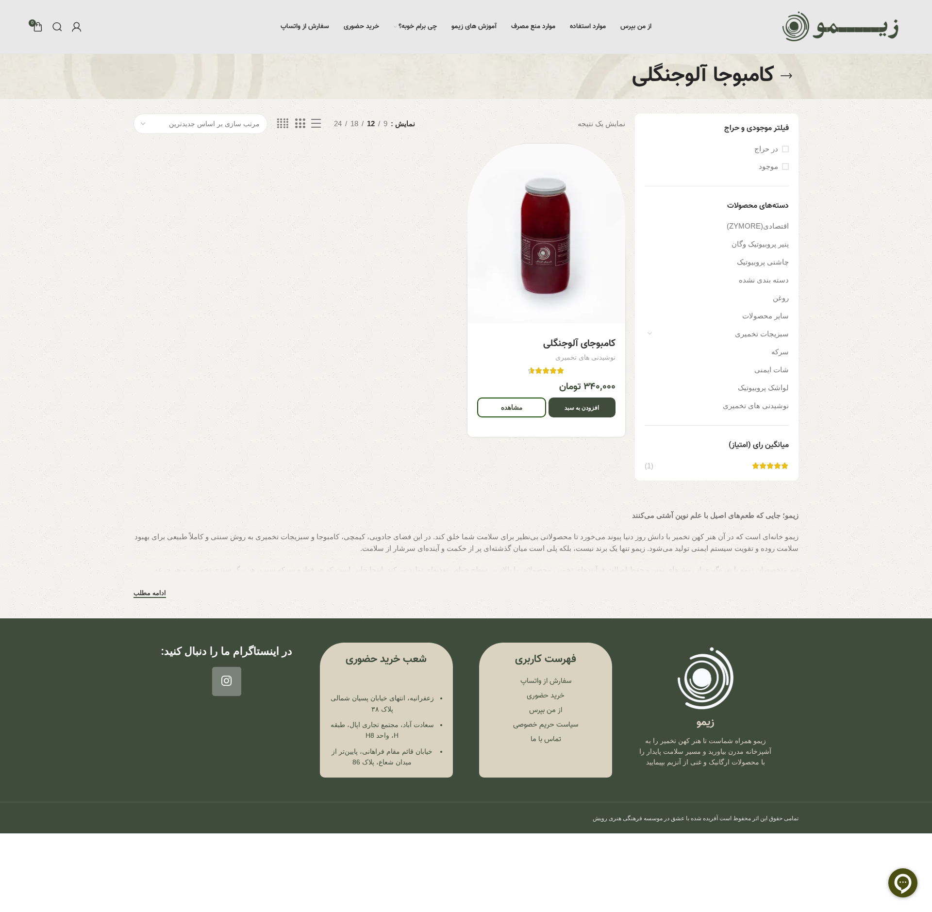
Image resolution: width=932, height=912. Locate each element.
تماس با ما (546, 739)
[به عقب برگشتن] (786, 76)
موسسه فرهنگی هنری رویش (628, 818)
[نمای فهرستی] (316, 123)
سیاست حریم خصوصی (545, 724)
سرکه (780, 352)
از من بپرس (545, 710)
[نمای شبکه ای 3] (300, 123)
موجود (768, 166)
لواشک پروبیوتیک (763, 387)
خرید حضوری (546, 695)
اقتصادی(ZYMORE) (758, 226)
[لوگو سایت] (840, 27)
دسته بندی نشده (764, 280)
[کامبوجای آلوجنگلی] (546, 233)
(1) (649, 466)
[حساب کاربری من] (76, 26)
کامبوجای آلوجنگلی (579, 343)
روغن (781, 298)
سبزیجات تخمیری (762, 334)
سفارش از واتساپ (545, 681)
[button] (582, 407)
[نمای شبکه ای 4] (282, 123)
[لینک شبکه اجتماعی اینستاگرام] (226, 681)
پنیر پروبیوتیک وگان (760, 244)
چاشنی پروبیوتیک (763, 262)
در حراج (766, 149)
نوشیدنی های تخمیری (756, 405)
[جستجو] (57, 26)
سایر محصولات (765, 316)
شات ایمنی (771, 369)
